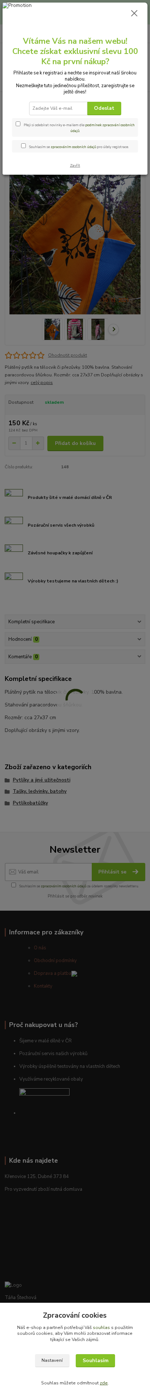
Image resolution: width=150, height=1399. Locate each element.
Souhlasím (95, 1360)
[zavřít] (134, 14)
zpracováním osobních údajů (73, 146)
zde (104, 1383)
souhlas (101, 1327)
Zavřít (75, 165)
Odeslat (104, 108)
